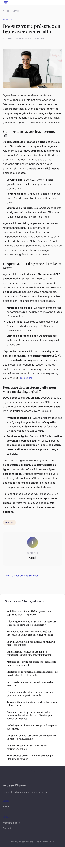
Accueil (6, 11)
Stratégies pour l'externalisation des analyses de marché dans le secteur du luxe (32, 673)
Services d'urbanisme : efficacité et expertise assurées (30, 683)
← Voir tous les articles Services (20, 575)
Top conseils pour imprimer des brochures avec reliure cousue (32, 703)
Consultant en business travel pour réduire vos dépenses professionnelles (31, 737)
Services (17, 11)
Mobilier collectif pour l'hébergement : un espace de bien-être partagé (29, 613)
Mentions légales (11, 822)
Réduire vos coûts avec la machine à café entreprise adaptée (28, 747)
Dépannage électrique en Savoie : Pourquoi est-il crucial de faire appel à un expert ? (32, 623)
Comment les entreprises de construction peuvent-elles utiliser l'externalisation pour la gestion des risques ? (31, 715)
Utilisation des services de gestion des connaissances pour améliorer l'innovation (29, 653)
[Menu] (59, 2)
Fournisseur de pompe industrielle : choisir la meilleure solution (31, 643)
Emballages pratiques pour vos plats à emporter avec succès (32, 727)
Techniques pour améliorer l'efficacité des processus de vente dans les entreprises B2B (30, 633)
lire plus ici (25, 377)
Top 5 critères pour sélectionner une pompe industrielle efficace (30, 757)
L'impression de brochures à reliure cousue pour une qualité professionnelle (30, 693)
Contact (7, 828)
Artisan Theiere (14, 785)
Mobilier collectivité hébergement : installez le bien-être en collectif (31, 663)
